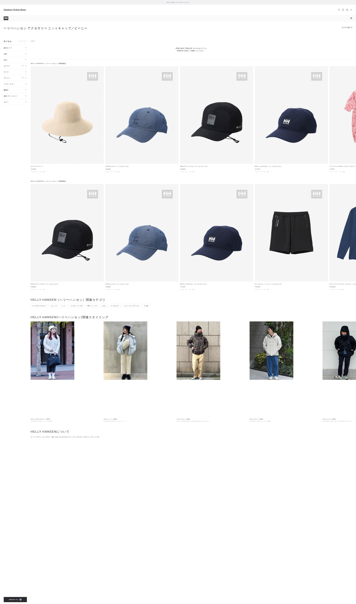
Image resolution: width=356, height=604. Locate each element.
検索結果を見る (15, 599)
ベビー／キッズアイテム (131, 306)
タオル (104, 306)
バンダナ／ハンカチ (76, 306)
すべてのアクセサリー (40, 306)
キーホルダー (115, 306)
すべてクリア (22, 41)
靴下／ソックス (92, 306)
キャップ (54, 306)
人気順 (338, 35)
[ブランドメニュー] (351, 18)
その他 (146, 306)
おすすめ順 (346, 27)
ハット (63, 306)
